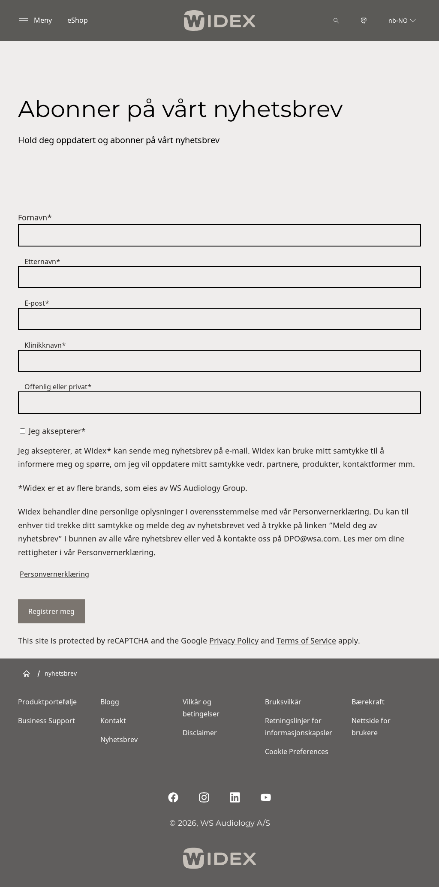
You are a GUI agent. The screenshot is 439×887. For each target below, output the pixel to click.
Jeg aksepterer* (57, 431)
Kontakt (113, 720)
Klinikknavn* (45, 345)
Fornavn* (35, 217)
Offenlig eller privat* (58, 386)
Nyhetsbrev (119, 739)
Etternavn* (42, 261)
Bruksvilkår (283, 702)
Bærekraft (368, 702)
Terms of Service (306, 640)
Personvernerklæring (54, 574)
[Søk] (336, 20)
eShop (77, 20)
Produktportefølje (47, 702)
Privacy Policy (234, 640)
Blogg (109, 702)
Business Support (46, 720)
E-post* (36, 303)
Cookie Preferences (296, 751)
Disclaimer (200, 732)
